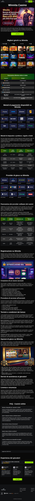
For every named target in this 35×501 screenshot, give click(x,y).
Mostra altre (17, 479)
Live (12, 43)
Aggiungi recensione (29, 462)
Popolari (4, 43)
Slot (29, 43)
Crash (21, 43)
